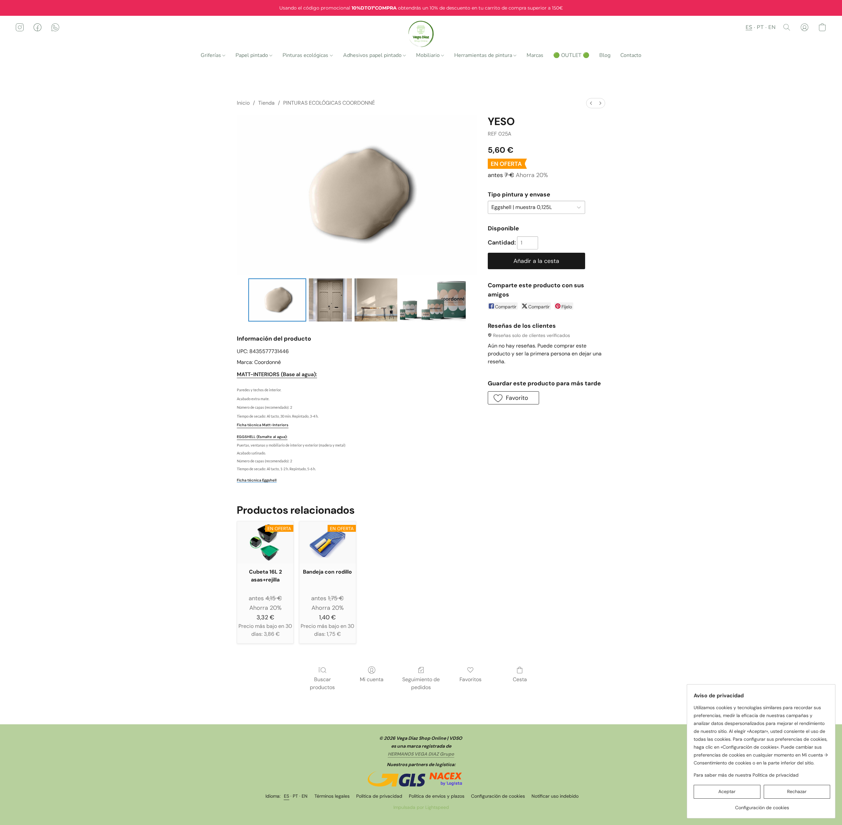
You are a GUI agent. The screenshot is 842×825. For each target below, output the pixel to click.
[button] (421, 34)
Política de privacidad (379, 796)
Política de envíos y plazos (436, 796)
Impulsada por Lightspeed (421, 807)
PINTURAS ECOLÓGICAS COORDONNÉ (329, 102)
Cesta (520, 679)
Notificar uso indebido (555, 796)
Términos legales (332, 796)
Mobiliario (428, 55)
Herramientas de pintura (483, 55)
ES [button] (749, 27)
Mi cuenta (372, 679)
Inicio (243, 102)
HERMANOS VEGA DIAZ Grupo (421, 754)
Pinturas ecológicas (306, 55)
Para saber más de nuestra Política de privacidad (746, 775)
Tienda (266, 102)
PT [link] (295, 796)
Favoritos (470, 679)
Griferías (211, 55)
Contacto (630, 55)
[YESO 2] (376, 299)
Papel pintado (252, 55)
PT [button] (760, 27)
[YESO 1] (330, 299)
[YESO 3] (433, 299)
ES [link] (286, 796)
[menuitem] (591, 103)
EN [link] (305, 796)
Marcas (535, 55)
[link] (762, 805)
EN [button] (772, 27)
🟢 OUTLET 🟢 (571, 55)
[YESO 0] (277, 299)
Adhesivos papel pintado (373, 55)
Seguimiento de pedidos (421, 683)
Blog (604, 55)
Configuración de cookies (498, 796)
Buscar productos (322, 683)
